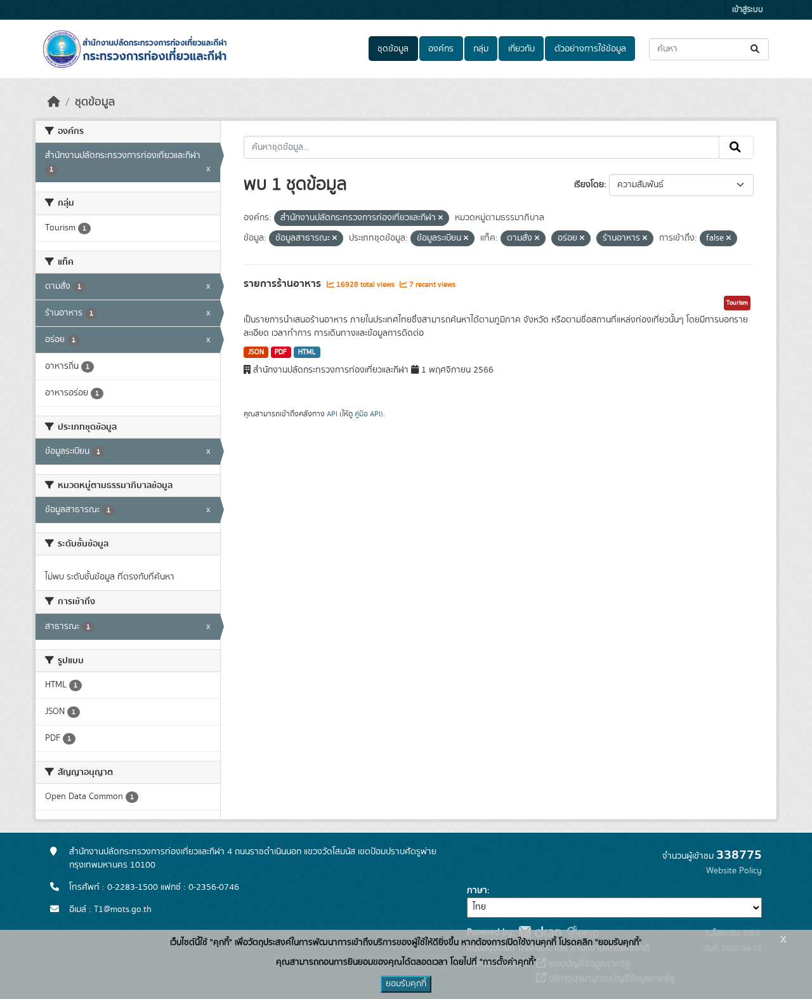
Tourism (737, 302)
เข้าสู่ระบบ (747, 10)
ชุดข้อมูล (393, 49)
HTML (307, 352)
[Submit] (755, 49)
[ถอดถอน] (440, 218)
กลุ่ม (480, 49)
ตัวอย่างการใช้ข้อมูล (590, 49)
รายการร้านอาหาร (284, 283)
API (332, 414)
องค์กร (441, 49)
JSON (256, 352)
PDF (281, 352)
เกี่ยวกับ (521, 49)
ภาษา (477, 890)
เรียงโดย (589, 184)
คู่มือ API (368, 414)
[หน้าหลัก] (54, 102)
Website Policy (734, 870)
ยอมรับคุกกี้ (406, 983)
